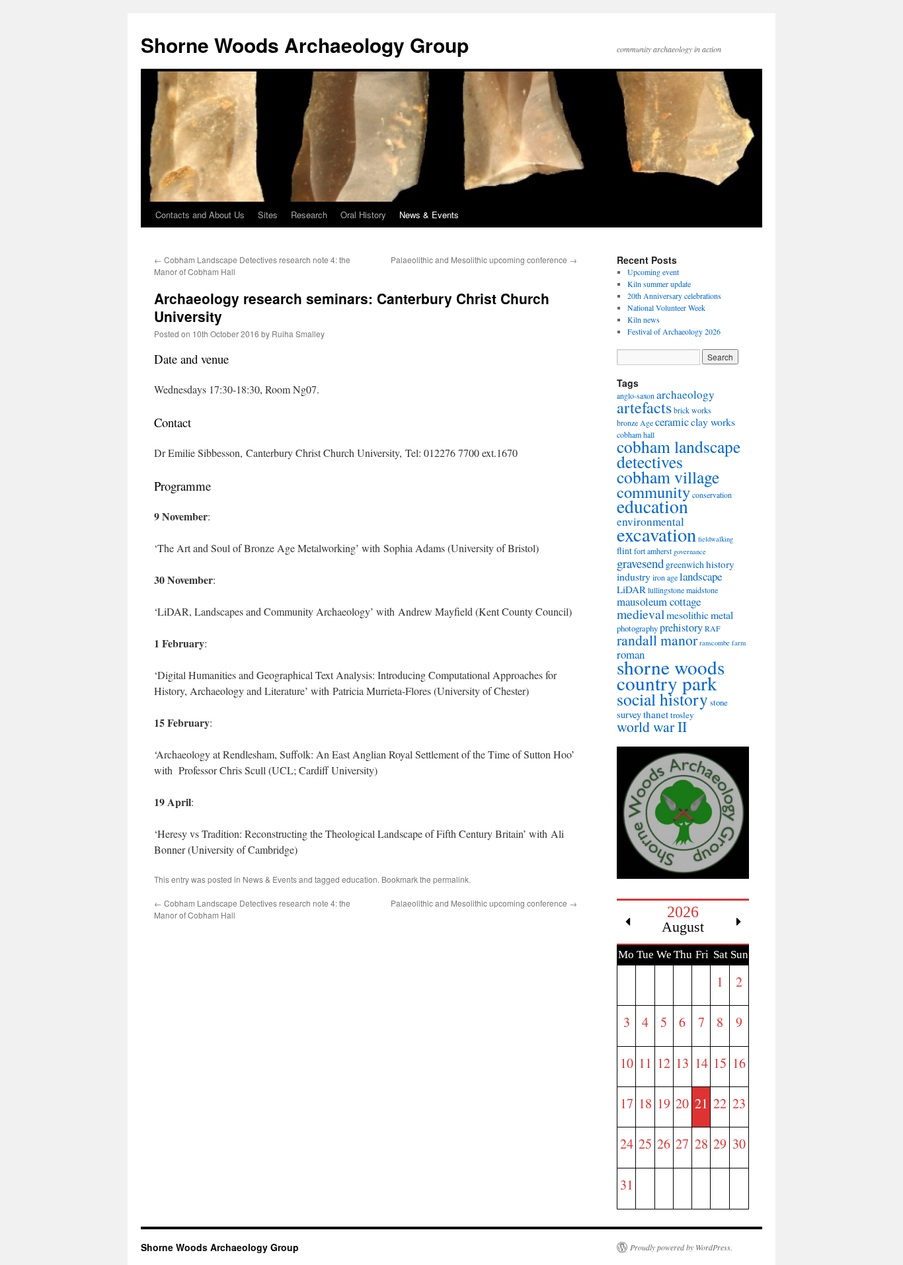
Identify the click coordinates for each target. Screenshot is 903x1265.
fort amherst (653, 551)
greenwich (685, 564)
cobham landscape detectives (678, 454)
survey (629, 714)
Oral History (363, 214)
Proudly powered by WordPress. (681, 1247)
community (653, 492)
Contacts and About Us (200, 214)
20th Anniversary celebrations (674, 295)
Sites (268, 214)
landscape (701, 576)
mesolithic (687, 615)
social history (662, 699)
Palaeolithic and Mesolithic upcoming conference (484, 259)
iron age (665, 577)
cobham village (668, 477)
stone (719, 702)
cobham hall (635, 434)
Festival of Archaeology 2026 (674, 331)
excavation (656, 534)
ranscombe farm (722, 642)
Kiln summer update (659, 283)
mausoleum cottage (659, 601)
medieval (640, 614)
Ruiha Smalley (298, 333)
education (359, 879)
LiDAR (631, 589)
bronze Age (635, 422)
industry (633, 576)
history (720, 564)
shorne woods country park (671, 675)
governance (690, 551)
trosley (681, 715)
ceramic (672, 422)
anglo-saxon (635, 395)
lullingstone (666, 590)
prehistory (681, 627)
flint (624, 550)
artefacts (644, 407)
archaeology (685, 394)
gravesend (640, 563)
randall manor (657, 639)
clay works (713, 421)
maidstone (702, 590)
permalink (451, 879)
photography (637, 628)
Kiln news (643, 319)
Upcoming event (653, 271)
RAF (713, 628)
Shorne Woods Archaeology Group (305, 44)
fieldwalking (715, 539)
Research (309, 214)
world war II (652, 726)
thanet (655, 714)
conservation (712, 494)
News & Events (429, 214)
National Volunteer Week (666, 307)
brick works (692, 410)
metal (722, 615)
